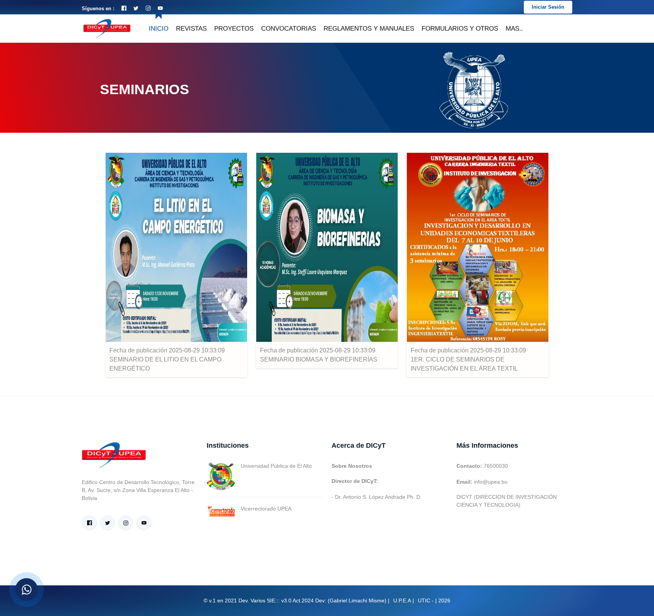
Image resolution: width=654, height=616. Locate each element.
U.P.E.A (402, 600)
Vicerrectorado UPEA (266, 509)
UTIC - (426, 600)
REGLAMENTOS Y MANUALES (369, 28)
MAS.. (514, 28)
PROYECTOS (234, 28)
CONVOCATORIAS (288, 28)
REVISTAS (191, 28)
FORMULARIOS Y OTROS (460, 28)
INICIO (158, 28)
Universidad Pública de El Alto (276, 466)
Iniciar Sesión (548, 7)
